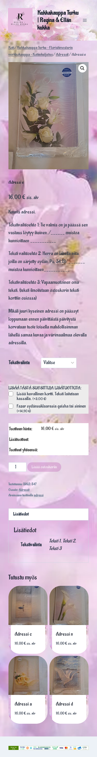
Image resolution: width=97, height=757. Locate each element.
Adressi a (23, 704)
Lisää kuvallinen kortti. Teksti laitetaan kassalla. (48, 396)
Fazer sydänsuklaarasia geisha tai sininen (51, 408)
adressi (39, 495)
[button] (82, 68)
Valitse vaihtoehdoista (29, 645)
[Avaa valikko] (84, 20)
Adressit (24, 490)
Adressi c (23, 634)
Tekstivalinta (19, 363)
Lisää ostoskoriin (44, 467)
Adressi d (64, 704)
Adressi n (64, 634)
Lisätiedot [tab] (21, 514)
